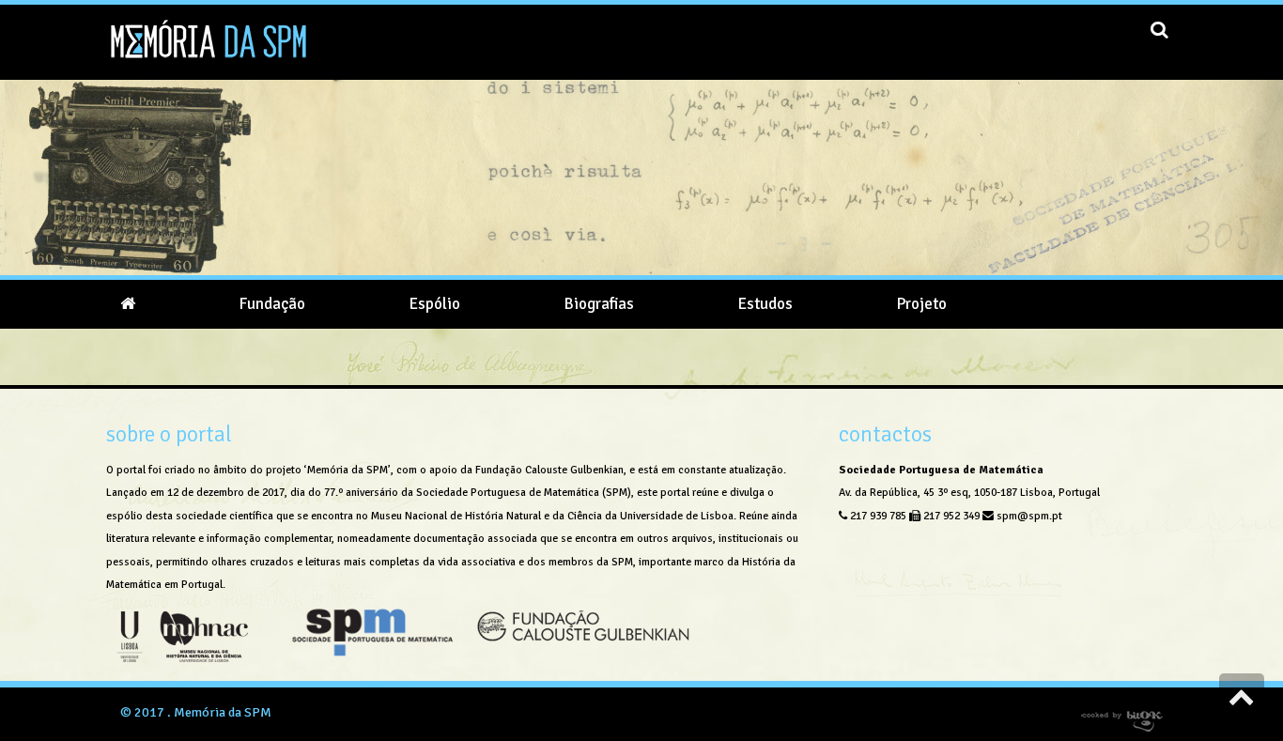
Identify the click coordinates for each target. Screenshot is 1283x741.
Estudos (765, 304)
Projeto (921, 304)
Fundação (272, 304)
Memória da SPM (222, 712)
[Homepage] (127, 304)
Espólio (434, 304)
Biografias (599, 304)
